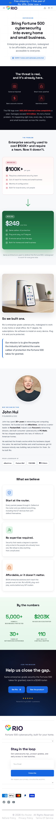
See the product (37, 689)
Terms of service (44, 818)
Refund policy (9, 818)
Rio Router (26, 814)
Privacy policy (26, 818)
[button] (4, 7)
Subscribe (32, 773)
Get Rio (15, 689)
